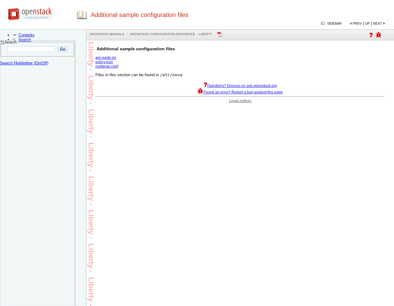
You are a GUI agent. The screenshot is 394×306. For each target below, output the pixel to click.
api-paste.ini (105, 58)
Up (367, 23)
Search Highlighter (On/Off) (24, 63)
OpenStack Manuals (106, 34)
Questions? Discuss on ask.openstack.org (242, 86)
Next (377, 23)
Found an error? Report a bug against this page (243, 92)
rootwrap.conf (106, 66)
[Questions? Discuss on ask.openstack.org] (371, 36)
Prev (357, 23)
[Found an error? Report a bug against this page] (379, 36)
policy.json (104, 62)
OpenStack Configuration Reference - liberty (171, 34)
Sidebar (334, 23)
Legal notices (240, 101)
